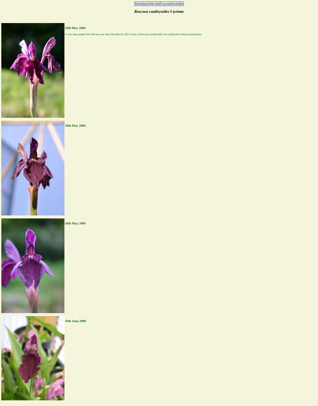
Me (181, 3)
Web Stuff (154, 3)
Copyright (166, 3)
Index (145, 3)
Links (176, 3)
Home (138, 3)
